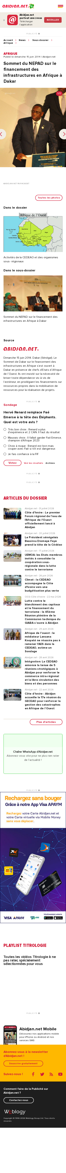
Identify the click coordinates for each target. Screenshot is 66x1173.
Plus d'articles (46, 722)
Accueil (8, 40)
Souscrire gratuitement (23, 1063)
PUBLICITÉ (32, 34)
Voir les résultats (33, 463)
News (22, 40)
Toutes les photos (49, 197)
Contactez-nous (18, 1100)
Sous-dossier (40, 40)
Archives (50, 463)
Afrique (8, 43)
